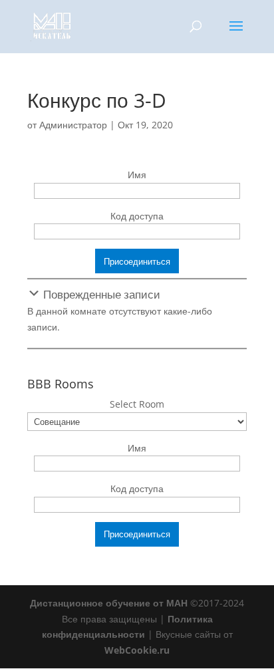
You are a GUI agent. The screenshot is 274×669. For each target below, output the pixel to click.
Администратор (73, 124)
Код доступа (137, 215)
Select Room (137, 404)
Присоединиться (137, 261)
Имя (137, 174)
